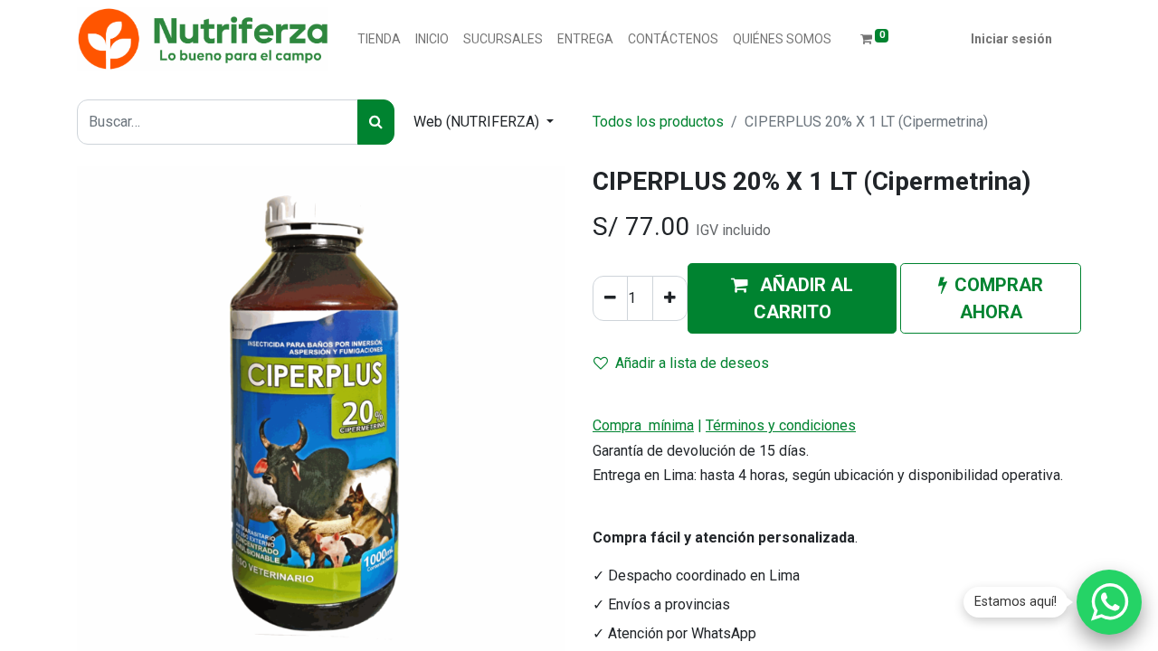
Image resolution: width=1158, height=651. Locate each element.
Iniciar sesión (1011, 39)
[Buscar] (375, 122)
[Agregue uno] (670, 298)
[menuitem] (379, 39)
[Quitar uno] (610, 298)
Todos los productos (658, 121)
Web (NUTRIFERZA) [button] (478, 121)
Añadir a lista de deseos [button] (692, 363)
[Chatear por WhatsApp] (1109, 602)
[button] (792, 298)
